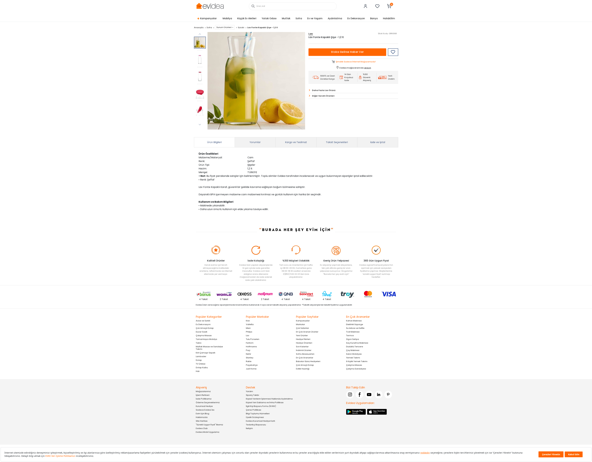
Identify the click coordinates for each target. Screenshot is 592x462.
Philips (249, 331)
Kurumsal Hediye (204, 406)
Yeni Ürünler (302, 335)
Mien (248, 328)
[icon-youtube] (369, 394)
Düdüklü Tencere (354, 346)
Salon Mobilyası (354, 354)
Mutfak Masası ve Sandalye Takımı (209, 348)
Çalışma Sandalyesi (356, 368)
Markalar (300, 324)
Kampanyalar (208, 18)
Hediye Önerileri (304, 342)
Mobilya (227, 18)
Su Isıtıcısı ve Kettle (355, 328)
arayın (367, 67)
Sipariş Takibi (252, 395)
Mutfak (286, 18)
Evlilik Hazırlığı (302, 368)
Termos (350, 335)
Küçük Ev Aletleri (246, 18)
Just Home (251, 368)
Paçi (248, 350)
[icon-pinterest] (388, 394)
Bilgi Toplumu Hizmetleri (258, 413)
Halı (197, 371)
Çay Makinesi (352, 350)
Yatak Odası (269, 18)
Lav (247, 335)
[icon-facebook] (359, 394)
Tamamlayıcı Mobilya (206, 339)
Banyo (374, 18)
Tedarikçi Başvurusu (256, 424)
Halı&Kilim (389, 18)
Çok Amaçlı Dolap (205, 328)
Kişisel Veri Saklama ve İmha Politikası (265, 402)
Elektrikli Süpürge (354, 324)
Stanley (249, 357)
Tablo (198, 342)
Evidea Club (202, 428)
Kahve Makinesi (354, 320)
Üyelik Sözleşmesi (255, 417)
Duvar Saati (201, 331)
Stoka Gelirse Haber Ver (347, 52)
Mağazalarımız (203, 391)
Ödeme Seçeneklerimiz (208, 402)
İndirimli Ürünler (303, 350)
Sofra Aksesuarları (305, 354)
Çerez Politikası (253, 409)
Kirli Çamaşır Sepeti (205, 352)
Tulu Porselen (252, 339)
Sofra (299, 18)
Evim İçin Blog (202, 413)
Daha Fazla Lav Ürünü (323, 90)
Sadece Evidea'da (205, 409)
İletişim (249, 428)
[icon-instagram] (350, 394)
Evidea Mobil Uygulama (207, 432)
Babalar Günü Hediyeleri (308, 361)
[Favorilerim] (377, 6)
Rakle (248, 361)
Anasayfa (199, 27)
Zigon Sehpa (352, 339)
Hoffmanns (251, 346)
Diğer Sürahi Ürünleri (323, 95)
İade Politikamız (204, 398)
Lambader (201, 356)
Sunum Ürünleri (224, 27)
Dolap (199, 360)
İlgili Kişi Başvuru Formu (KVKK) (261, 406)
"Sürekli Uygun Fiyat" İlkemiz (209, 424)
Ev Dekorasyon (356, 18)
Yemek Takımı (353, 357)
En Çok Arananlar (304, 357)
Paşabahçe (252, 365)
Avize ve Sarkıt (203, 320)
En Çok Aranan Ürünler (307, 331)
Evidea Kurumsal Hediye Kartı (260, 420)
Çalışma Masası (204, 335)
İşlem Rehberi (203, 395)
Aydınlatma (335, 18)
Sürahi (241, 27)
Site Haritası (202, 420)
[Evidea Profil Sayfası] (365, 6)
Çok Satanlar (302, 328)
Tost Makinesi (353, 331)
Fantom (249, 342)
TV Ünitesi (200, 363)
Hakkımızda (202, 417)
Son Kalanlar (302, 346)
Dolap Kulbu (202, 367)
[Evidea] (210, 6)
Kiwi (248, 320)
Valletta (250, 324)
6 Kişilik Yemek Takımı (356, 361)
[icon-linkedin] (378, 394)
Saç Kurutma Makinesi (357, 342)
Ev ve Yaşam (315, 18)
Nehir (248, 354)
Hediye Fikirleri (303, 339)
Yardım (249, 391)
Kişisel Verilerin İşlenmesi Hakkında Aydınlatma (269, 398)
